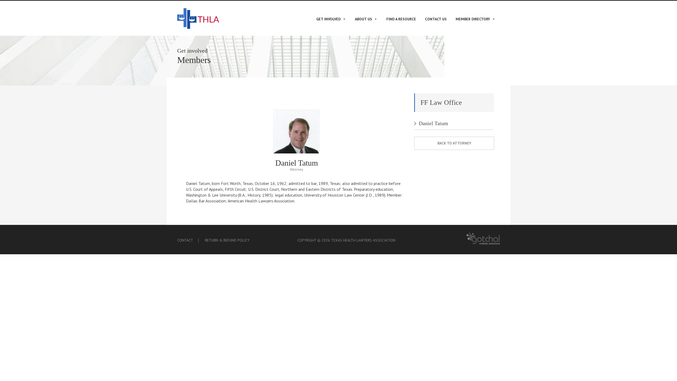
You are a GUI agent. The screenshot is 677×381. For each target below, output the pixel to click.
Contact (185, 240)
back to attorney (454, 143)
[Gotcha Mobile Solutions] (483, 243)
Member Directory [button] (473, 19)
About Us (363, 19)
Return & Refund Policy (227, 240)
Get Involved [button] (328, 19)
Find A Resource (401, 19)
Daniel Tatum (433, 123)
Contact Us (436, 19)
